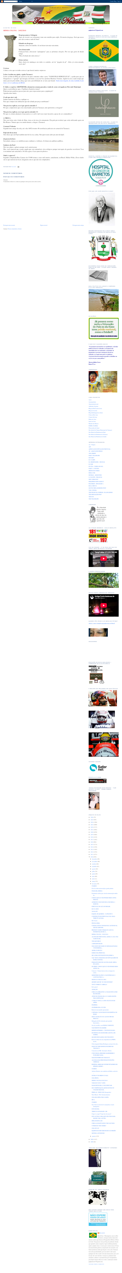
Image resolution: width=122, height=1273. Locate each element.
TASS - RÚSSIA (93, 490)
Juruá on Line (92, 421)
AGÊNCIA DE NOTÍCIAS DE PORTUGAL (99, 449)
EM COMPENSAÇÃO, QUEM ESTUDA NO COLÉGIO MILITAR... (103, 1089)
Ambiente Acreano (93, 406)
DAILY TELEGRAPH (94, 455)
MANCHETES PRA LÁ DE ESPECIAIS (102, 1085)
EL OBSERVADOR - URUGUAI (97, 462)
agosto (94, 869)
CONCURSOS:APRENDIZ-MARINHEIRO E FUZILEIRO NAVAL (103, 1054)
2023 (92, 825)
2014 (92, 847)
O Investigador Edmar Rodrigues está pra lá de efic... (105, 1044)
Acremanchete (92, 402)
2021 (92, 829)
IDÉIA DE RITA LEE (97, 1121)
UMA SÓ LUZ (95, 1128)
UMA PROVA (95, 1078)
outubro (94, 864)
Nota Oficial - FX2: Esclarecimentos (101, 1095)
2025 (92, 820)
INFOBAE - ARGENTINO (95, 475)
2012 (92, 852)
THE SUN (91, 497)
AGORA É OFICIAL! (97, 950)
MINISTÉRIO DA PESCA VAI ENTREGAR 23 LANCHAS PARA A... (103, 976)
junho (93, 874)
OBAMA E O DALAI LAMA (99, 979)
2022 (92, 827)
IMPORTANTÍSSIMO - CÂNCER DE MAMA (103, 1030)
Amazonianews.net (93, 404)
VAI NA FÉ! (95, 911)
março (94, 881)
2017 (92, 839)
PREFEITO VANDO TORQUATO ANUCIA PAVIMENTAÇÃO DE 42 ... (103, 931)
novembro (95, 861)
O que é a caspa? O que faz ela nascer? (101, 1114)
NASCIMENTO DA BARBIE (99, 1028)
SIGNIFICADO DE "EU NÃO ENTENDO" (102, 982)
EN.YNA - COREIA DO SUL (96, 466)
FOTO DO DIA (95, 1109)
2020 (92, 832)
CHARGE (94, 886)
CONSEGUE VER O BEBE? (99, 1126)
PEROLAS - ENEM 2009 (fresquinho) (101, 1092)
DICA (93, 1100)
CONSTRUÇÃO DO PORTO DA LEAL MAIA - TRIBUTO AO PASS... (104, 917)
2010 (92, 857)
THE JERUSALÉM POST (95, 494)
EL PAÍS (91, 464)
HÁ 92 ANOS (95, 909)
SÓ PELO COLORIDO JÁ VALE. (100, 1075)
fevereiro (94, 884)
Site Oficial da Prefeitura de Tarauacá (98, 434)
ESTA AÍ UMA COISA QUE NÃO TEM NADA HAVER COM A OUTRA (103, 1117)
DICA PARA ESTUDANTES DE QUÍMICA (103, 955)
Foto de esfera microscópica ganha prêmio (102, 888)
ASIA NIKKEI (92, 453)
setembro (94, 866)
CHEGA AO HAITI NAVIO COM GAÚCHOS (103, 1123)
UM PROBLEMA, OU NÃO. (99, 1007)
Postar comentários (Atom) (14, 229)
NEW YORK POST (93, 479)
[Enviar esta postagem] (18, 166)
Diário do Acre (92, 419)
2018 (92, 837)
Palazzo (102, 1233)
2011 (92, 854)
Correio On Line (93, 417)
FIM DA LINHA (96, 923)
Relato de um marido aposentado (100, 1010)
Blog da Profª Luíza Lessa (95, 408)
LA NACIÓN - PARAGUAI (95, 477)
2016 (92, 842)
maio (93, 876)
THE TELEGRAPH (93, 499)
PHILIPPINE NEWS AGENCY (96, 481)
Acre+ (90, 400)
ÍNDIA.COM (92, 473)
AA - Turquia (92, 444)
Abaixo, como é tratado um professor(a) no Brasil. (102, 623)
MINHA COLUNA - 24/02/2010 (100, 934)
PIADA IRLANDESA (97, 891)
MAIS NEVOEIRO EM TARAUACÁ (101, 1057)
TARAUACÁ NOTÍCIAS (61, 7)
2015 (92, 844)
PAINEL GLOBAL (93, 426)
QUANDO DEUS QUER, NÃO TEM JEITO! (103, 1037)
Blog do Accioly (93, 410)
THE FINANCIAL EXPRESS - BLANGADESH (100, 492)
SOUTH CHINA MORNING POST (97, 488)
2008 (92, 1142)
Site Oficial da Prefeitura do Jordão (97, 436)
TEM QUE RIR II (96, 941)
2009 (92, 1139)
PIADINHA (94, 1005)
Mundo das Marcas (93, 423)
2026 (92, 817)
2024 (92, 822)
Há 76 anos (94, 920)
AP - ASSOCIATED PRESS (95, 451)
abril (93, 879)
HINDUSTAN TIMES (94, 471)
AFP (90, 447)
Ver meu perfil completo (96, 1264)
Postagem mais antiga (78, 225)
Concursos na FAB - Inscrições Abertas (102, 1051)
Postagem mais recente (9, 225)
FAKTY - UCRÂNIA (94, 468)
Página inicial (43, 225)
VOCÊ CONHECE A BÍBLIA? (99, 984)
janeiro (94, 1136)
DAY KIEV (91, 458)
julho (93, 871)
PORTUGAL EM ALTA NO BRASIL (101, 906)
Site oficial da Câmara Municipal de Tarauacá (100, 430)
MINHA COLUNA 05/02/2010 (100, 1080)
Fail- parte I (95, 987)
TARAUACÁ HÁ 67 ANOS (98, 1083)
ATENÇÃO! (95, 989)
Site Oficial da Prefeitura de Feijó (97, 432)
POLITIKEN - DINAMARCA (96, 484)
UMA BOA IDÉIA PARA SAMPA (100, 1097)
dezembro (94, 859)
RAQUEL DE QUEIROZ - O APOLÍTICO (102, 914)
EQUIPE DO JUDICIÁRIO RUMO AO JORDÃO (104, 1130)
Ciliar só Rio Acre (93, 415)
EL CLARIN (92, 460)
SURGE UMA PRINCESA (98, 953)
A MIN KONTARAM (97, 943)
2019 (92, 834)
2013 (92, 849)
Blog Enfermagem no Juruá (96, 413)
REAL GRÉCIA (93, 486)
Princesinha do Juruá (94, 428)
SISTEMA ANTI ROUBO (98, 1133)
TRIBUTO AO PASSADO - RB (99, 1111)
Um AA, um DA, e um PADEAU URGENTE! (103, 1025)
